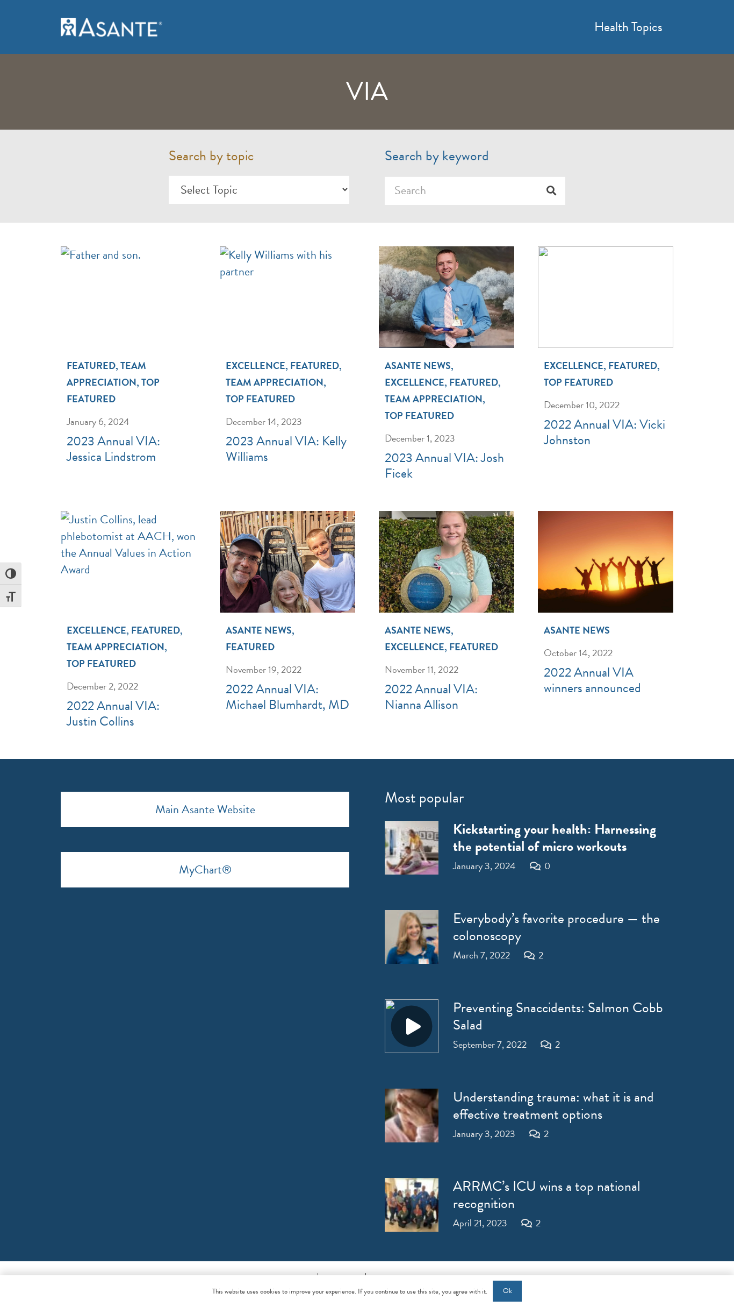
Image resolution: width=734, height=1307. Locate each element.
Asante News (418, 365)
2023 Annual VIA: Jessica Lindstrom (113, 448)
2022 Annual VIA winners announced (592, 680)
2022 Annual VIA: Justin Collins (113, 713)
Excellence (255, 365)
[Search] (551, 190)
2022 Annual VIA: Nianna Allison (431, 696)
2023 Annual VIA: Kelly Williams (286, 448)
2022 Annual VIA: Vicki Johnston (604, 432)
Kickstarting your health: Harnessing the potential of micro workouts (554, 838)
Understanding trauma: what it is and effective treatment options (553, 1105)
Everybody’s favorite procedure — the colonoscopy (556, 927)
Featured (91, 365)
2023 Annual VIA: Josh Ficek (444, 465)
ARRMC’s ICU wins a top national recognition (547, 1195)
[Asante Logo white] (111, 27)
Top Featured (260, 399)
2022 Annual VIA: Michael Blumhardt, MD (287, 696)
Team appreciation (274, 382)
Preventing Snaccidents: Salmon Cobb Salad (558, 1016)
